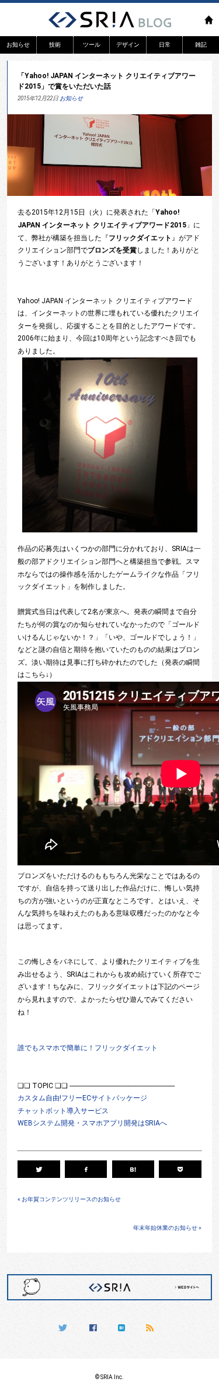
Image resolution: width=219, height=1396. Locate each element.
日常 (165, 45)
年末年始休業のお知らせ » (167, 1228)
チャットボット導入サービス (63, 1111)
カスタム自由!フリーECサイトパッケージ (82, 1098)
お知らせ (18, 45)
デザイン (128, 45)
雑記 (201, 45)
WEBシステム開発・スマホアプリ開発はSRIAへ (92, 1123)
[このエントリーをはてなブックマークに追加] (133, 1169)
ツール (91, 45)
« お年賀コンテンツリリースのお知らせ (69, 1199)
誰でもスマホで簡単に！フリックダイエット (88, 1048)
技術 (55, 45)
